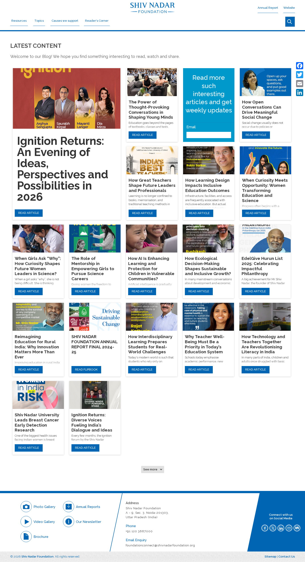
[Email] (299, 83)
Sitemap (270, 556)
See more (150, 469)
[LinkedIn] (299, 92)
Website (289, 7)
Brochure (40, 537)
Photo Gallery (44, 507)
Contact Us (286, 556)
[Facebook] (299, 65)
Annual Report (268, 7)
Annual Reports (88, 507)
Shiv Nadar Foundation (37, 556)
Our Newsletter (88, 522)
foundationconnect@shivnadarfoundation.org (160, 545)
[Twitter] (299, 74)
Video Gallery (44, 522)
